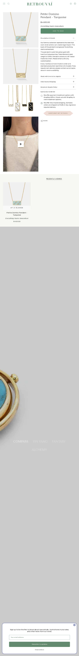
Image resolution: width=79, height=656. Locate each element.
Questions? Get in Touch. (58, 113)
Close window (39, 650)
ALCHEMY (39, 449)
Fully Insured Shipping (48, 81)
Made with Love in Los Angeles (51, 76)
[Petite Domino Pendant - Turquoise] (17, 196)
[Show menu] (4, 3)
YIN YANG (40, 441)
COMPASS (20, 441)
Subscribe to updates (39, 644)
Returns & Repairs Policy (49, 87)
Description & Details (48, 38)
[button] (8, 3)
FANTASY (59, 441)
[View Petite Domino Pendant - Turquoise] (20, 144)
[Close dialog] (74, 625)
